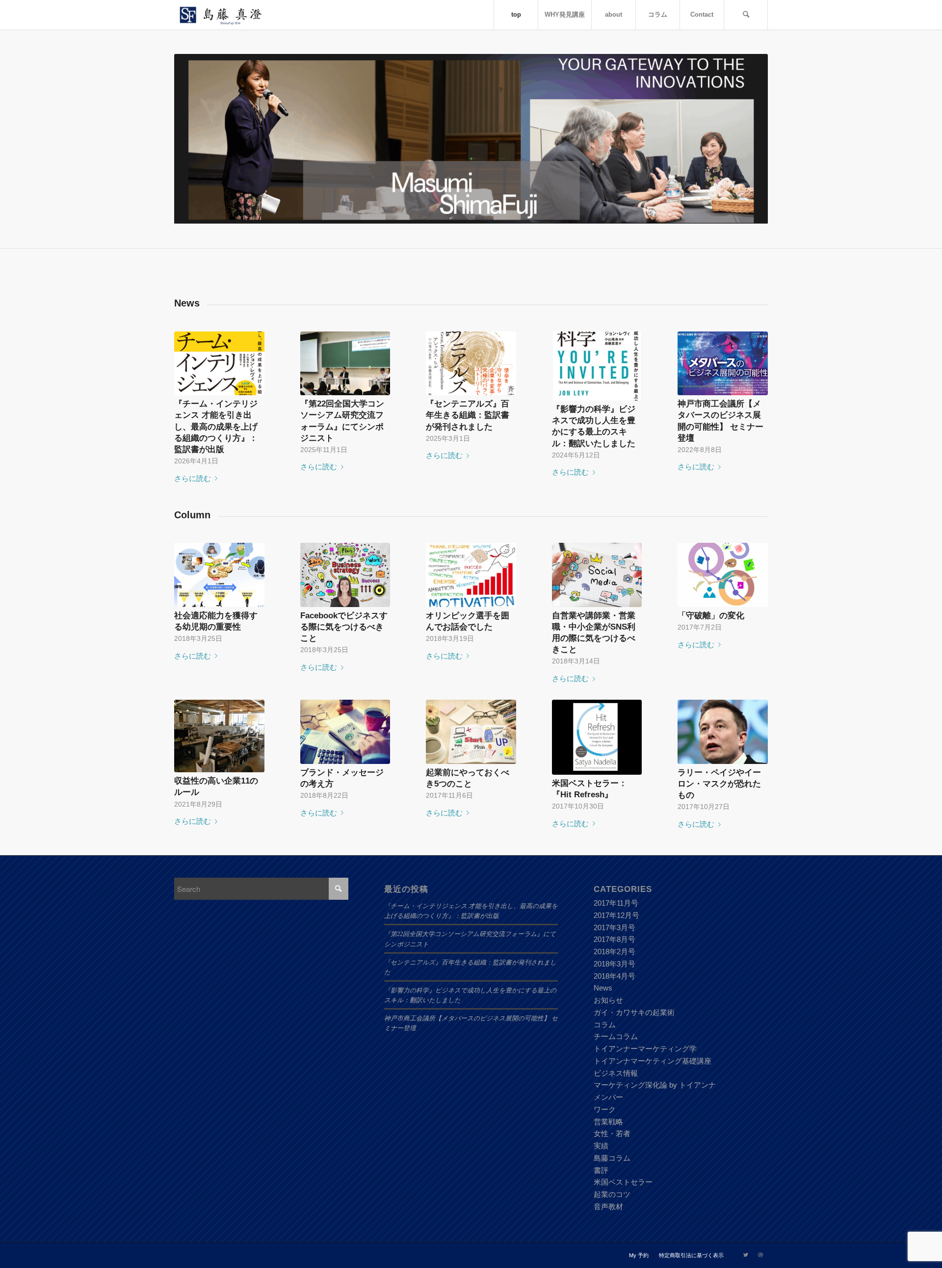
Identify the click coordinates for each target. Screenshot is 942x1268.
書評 (601, 1170)
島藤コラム (612, 1158)
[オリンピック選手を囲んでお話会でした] (471, 575)
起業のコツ (612, 1194)
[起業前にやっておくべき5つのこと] (471, 732)
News (603, 988)
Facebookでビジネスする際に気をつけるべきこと (344, 626)
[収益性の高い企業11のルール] (219, 736)
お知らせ (608, 1000)
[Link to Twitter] (745, 1254)
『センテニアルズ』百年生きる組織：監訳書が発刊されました (467, 415)
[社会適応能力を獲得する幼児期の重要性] (219, 575)
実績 (601, 1145)
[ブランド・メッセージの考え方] (345, 732)
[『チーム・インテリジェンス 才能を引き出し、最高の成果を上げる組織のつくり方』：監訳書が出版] (219, 363)
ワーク (605, 1109)
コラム (605, 1024)
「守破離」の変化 (711, 615)
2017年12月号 (616, 915)
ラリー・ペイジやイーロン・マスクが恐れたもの (719, 783)
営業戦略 (608, 1121)
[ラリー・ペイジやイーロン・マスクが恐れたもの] (723, 732)
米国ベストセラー (623, 1182)
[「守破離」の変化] (723, 575)
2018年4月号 (614, 976)
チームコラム (616, 1036)
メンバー (608, 1097)
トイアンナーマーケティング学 (645, 1048)
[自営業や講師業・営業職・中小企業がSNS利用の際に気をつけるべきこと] (597, 575)
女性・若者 (612, 1133)
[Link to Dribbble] (760, 1254)
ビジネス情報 (616, 1073)
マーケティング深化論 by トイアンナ (655, 1085)
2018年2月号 (614, 951)
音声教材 (608, 1206)
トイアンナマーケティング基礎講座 (652, 1061)
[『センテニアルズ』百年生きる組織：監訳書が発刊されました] (471, 363)
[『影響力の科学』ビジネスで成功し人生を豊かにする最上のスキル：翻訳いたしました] (597, 366)
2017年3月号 (614, 927)
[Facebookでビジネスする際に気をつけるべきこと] (345, 575)
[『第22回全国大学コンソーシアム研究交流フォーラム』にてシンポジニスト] (345, 363)
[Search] (746, 14)
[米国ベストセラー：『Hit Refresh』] (597, 737)
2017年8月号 (614, 939)
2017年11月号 (616, 903)
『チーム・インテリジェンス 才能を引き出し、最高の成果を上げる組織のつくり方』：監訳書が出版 (216, 426)
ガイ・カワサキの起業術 (634, 1012)
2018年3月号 (614, 964)
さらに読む (192, 478)
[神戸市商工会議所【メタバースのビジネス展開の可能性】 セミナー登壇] (723, 363)
